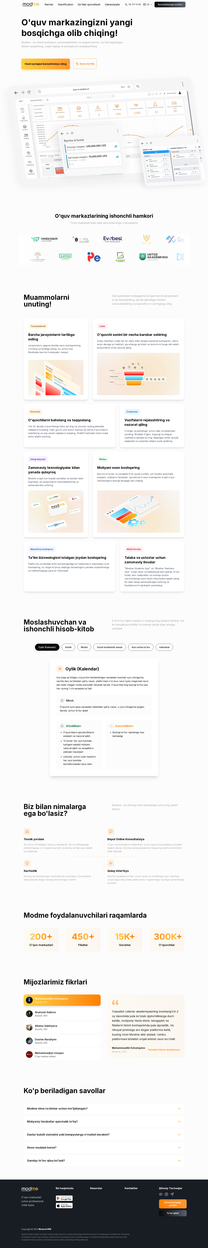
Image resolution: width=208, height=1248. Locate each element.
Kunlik (68, 647)
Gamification (65, 4)
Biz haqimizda (64, 1188)
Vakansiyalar (112, 4)
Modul (84, 647)
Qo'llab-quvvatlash (89, 4)
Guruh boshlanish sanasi (109, 647)
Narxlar (49, 4)
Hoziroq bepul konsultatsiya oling (46, 63)
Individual (164, 647)
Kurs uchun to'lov (141, 647)
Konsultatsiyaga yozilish (170, 4)
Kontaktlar (131, 1188)
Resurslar (96, 1188)
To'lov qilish (173, 1213)
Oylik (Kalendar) (47, 647)
